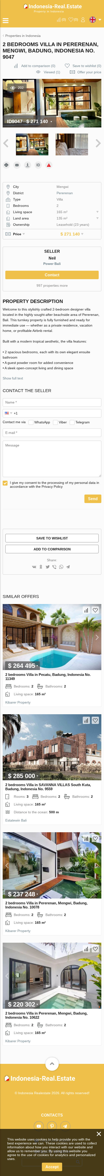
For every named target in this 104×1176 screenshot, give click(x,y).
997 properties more (52, 285)
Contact (52, 275)
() (64, 19)
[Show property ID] (38, 165)
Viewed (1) (52, 72)
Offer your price (89, 72)
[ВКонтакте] (34, 567)
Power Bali (52, 264)
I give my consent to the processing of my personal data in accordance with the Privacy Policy (54, 484)
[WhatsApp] (61, 567)
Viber (63, 422)
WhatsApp (42, 422)
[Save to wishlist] (95, 610)
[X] (47, 567)
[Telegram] (68, 567)
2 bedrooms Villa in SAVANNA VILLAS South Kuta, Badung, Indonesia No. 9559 (48, 787)
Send (93, 499)
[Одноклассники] (40, 567)
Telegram (82, 422)
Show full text (13, 378)
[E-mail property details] (17, 165)
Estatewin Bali (16, 820)
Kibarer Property (17, 702)
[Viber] (54, 567)
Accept (52, 1167)
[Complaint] (48, 165)
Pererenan (65, 193)
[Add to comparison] (86, 610)
